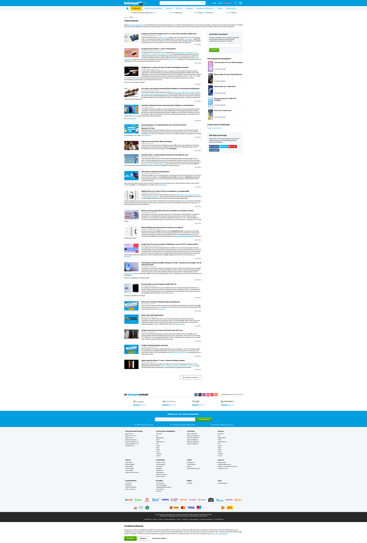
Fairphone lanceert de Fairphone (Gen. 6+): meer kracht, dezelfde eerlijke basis (168, 34)
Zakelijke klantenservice (224, 464)
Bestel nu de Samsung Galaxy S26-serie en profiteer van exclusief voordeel (167, 211)
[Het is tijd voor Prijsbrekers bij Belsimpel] (131, 175)
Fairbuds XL (161, 163)
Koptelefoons (159, 470)
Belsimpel (127, 256)
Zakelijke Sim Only (223, 468)
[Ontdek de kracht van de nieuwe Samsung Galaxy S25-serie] (131, 334)
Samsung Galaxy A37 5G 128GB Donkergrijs (228, 62)
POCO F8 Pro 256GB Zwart (222, 110)
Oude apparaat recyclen (193, 468)
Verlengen (189, 8)
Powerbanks (159, 466)
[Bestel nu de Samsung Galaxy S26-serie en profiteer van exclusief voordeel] (131, 214)
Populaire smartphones (134, 431)
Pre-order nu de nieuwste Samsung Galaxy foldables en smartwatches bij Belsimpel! (170, 88)
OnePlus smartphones (193, 437)
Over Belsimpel (160, 483)
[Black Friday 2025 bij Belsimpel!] (131, 319)
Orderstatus (128, 485)
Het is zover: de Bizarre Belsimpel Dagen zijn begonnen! (160, 302)
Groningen (189, 483)
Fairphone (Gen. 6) (148, 163)
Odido (157, 447)
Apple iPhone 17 (129, 433)
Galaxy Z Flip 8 (176, 92)
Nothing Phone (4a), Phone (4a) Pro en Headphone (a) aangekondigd (165, 191)
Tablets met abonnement (132, 472)
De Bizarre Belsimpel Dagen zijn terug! (154, 345)
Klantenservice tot (233, 394)
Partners (160, 519)
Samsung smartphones (193, 435)
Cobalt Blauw (188, 39)
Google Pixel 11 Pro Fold (164, 54)
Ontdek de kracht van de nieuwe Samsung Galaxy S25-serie (162, 330)
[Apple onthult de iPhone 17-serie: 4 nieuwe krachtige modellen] (131, 364)
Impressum (185, 519)
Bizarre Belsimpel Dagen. (179, 352)
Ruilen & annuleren (130, 489)
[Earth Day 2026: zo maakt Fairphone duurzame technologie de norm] (131, 159)
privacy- (213, 533)
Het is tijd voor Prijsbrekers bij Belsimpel (155, 172)
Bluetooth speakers (161, 474)
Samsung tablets (129, 464)
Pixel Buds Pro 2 (172, 59)
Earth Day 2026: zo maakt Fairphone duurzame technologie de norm (164, 155)
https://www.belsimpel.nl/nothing (184, 236)
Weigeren (143, 538)
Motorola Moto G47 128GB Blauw (225, 86)
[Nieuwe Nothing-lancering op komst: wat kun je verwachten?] (131, 231)
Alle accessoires (160, 476)
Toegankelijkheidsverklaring (163, 487)
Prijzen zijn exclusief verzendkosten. (202, 514)
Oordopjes (159, 468)
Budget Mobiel (160, 437)
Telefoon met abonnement (153, 8)
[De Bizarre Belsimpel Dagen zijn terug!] (131, 349)
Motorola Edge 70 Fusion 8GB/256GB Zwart (228, 74)
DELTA (158, 439)
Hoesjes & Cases (160, 462)
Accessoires (160, 460)
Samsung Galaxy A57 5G (131, 441)
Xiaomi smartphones (192, 439)
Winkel (189, 480)
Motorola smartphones (193, 441)
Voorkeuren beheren (159, 538)
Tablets (219, 8)
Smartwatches (160, 472)
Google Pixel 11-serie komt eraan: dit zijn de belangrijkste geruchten (165, 67)
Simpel (158, 449)
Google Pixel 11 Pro (191, 52)
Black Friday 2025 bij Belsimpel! (152, 315)
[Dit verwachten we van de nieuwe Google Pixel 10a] (131, 288)
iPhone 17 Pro (178, 366)
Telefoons (169, 8)
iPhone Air (170, 366)
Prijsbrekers (136, 8)
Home (125, 17)
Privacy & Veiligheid (161, 485)
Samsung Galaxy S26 (131, 439)
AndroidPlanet (132, 118)
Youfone (158, 455)
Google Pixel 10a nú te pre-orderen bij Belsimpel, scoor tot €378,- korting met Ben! (169, 244)
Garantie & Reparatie (130, 487)
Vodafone (158, 453)
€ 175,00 (223, 93)
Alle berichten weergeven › (190, 377)
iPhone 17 (164, 366)
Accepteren (130, 538)
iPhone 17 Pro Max (189, 366)
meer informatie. (203, 516)
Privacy (178, 519)
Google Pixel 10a (129, 445)
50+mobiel (159, 433)
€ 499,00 (223, 117)
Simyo (157, 451)
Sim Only (179, 8)
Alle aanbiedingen (222, 483)
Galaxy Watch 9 (149, 94)
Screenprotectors (160, 464)
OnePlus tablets (129, 468)
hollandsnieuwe (160, 441)
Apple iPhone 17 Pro (130, 435)
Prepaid (189, 466)
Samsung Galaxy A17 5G (131, 443)
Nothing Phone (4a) (182, 195)
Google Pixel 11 (180, 52)
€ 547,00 (223, 105)
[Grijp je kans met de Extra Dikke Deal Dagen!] (131, 145)
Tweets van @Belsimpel (214, 128)
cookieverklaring (223, 533)
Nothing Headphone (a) (153, 196)
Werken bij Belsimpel (169, 519)
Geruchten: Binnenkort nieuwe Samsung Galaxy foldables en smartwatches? (167, 105)
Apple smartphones (192, 433)
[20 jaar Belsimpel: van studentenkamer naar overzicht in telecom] (131, 129)
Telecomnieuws (191, 464)
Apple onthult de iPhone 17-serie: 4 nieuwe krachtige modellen (163, 360)
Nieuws (131, 17)
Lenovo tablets (129, 470)
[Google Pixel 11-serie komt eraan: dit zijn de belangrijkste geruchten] (131, 71)
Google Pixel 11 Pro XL (148, 54)
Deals (220, 480)
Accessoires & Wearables (204, 8)
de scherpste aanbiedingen (136, 25)
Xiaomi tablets (129, 466)
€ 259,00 (223, 69)
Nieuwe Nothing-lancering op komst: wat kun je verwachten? (162, 227)
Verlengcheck (190, 462)
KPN (157, 443)
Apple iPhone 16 (129, 437)
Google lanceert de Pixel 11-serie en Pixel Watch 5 (158, 49)
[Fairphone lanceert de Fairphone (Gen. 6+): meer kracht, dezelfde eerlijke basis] (131, 37)
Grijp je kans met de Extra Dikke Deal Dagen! (156, 141)
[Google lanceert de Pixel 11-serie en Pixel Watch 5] (131, 52)
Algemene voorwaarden (206, 519)
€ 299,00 (223, 81)
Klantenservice (231, 8)
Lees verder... (197, 44)
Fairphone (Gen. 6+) (163, 37)
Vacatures (159, 491)
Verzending (128, 483)
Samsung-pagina (129, 273)
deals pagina (181, 324)
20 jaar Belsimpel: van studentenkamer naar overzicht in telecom (163, 125)
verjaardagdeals (146, 135)
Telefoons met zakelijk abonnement (227, 466)
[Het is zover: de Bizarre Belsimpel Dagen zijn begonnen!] (131, 306)
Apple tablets (128, 462)
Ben (157, 435)
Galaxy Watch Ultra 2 (162, 94)
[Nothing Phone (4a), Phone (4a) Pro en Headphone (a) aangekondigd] (131, 195)
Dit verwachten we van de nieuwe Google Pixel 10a (158, 284)
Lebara (158, 445)
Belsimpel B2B (222, 462)
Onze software (160, 489)
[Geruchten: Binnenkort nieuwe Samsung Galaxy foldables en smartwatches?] (131, 109)
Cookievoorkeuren (194, 519)
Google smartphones (192, 443)
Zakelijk (221, 460)
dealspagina (162, 185)
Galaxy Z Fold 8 (185, 92)
